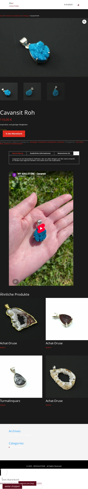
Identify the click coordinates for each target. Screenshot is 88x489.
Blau (1, 144)
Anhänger (25, 16)
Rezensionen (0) (64, 153)
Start (1, 16)
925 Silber (80, 142)
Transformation (17, 144)
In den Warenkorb (14, 133)
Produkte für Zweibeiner (13, 16)
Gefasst (7, 144)
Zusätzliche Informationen (40, 153)
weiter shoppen (12, 486)
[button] (84, 22)
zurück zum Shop (27, 483)
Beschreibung (17, 153)
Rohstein (61, 142)
